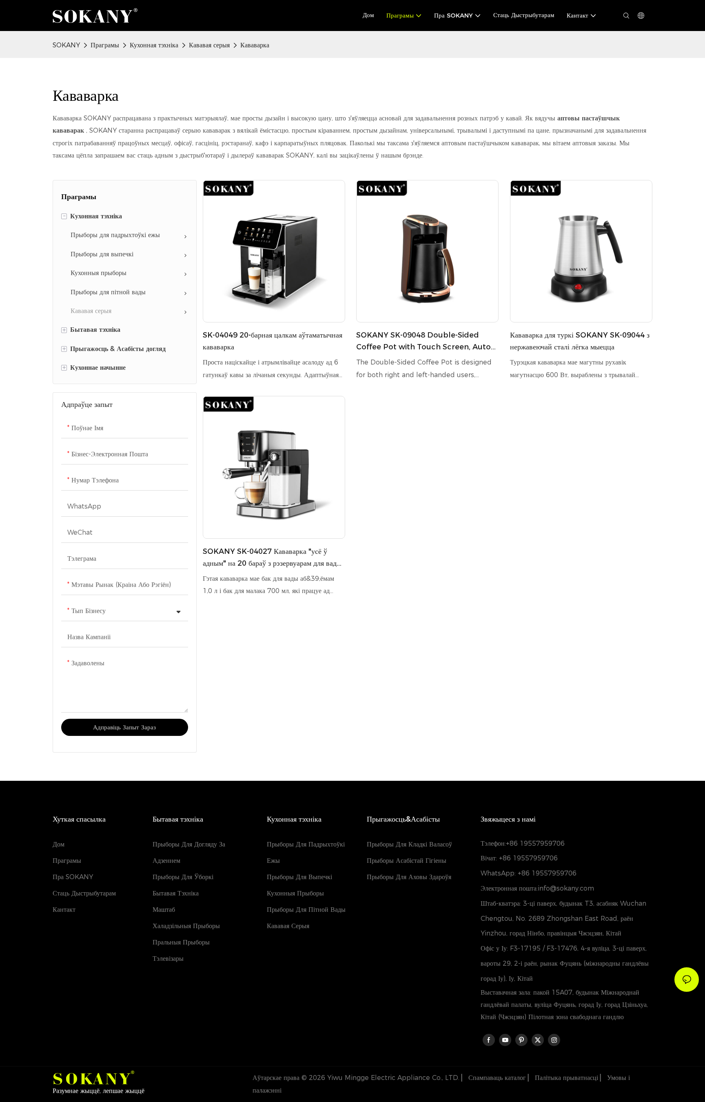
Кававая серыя (209, 45)
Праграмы (105, 45)
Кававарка (254, 45)
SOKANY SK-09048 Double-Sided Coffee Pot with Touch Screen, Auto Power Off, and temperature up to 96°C (423, 342)
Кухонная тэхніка (154, 45)
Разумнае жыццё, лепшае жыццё (98, 1091)
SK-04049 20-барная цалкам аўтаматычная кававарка (272, 341)
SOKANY (66, 45)
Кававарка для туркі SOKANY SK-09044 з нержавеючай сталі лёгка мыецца (580, 341)
